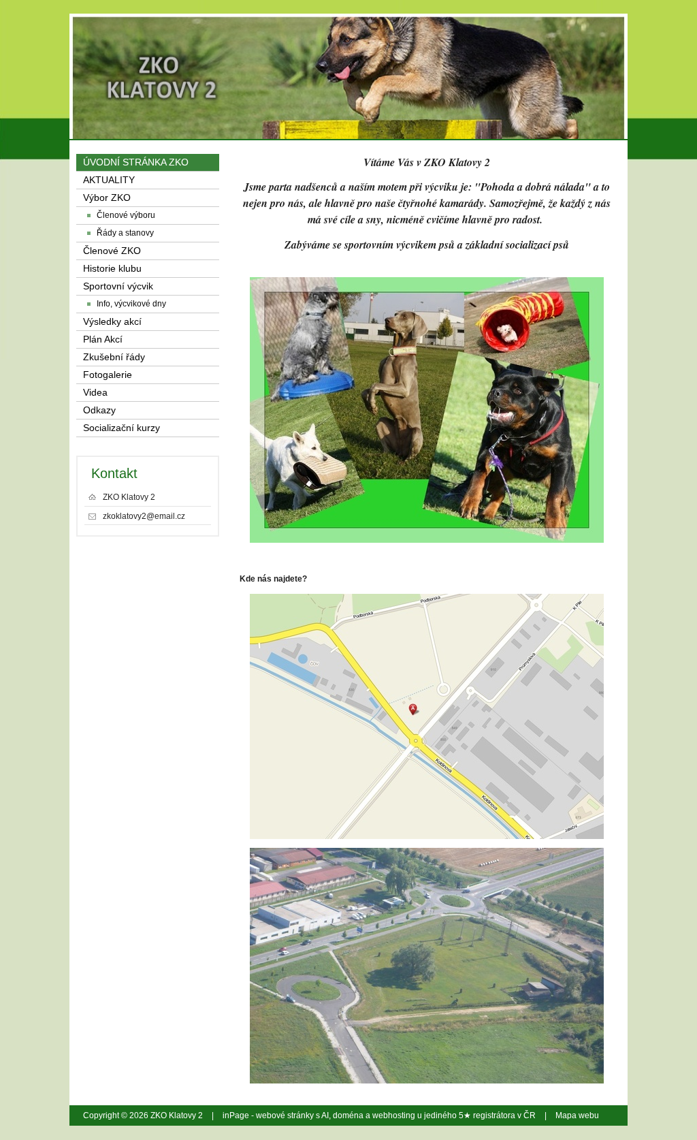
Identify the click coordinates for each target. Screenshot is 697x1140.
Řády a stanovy (125, 233)
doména (348, 1115)
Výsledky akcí (112, 322)
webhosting (393, 1115)
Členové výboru (126, 215)
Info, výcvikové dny (131, 303)
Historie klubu (112, 269)
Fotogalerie (107, 375)
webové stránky (285, 1115)
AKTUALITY (109, 180)
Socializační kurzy (121, 428)
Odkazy (99, 410)
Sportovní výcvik (118, 286)
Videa (95, 392)
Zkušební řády (114, 357)
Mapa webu (577, 1115)
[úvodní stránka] (520, 54)
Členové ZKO (112, 251)
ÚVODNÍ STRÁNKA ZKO (136, 162)
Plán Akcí (103, 339)
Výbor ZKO (107, 198)
